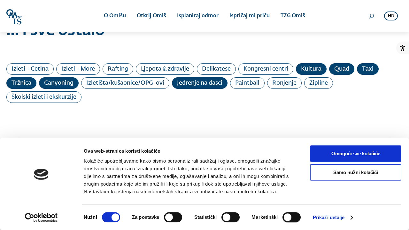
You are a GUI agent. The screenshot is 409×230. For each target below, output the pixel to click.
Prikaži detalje (329, 217)
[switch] (173, 217)
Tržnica (21, 83)
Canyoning (58, 83)
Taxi (368, 69)
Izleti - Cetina (30, 69)
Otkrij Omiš (151, 16)
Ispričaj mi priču (249, 16)
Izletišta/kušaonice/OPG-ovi (125, 83)
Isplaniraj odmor (198, 16)
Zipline (318, 83)
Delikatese (216, 69)
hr (391, 16)
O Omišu (115, 16)
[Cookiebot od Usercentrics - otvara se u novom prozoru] (41, 217)
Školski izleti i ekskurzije (44, 97)
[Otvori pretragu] (371, 16)
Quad (341, 69)
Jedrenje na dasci (199, 83)
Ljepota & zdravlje (165, 69)
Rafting (118, 69)
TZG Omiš (293, 16)
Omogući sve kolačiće (355, 153)
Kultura (311, 69)
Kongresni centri (265, 69)
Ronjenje (284, 83)
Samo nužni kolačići (355, 172)
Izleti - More (78, 69)
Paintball (247, 83)
